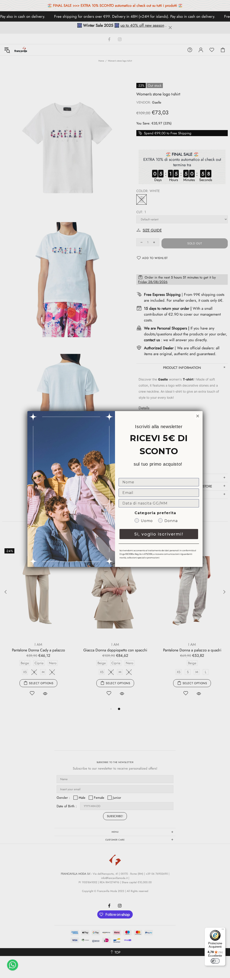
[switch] (215, 961)
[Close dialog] (197, 416)
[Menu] (223, 930)
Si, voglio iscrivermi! (159, 534)
